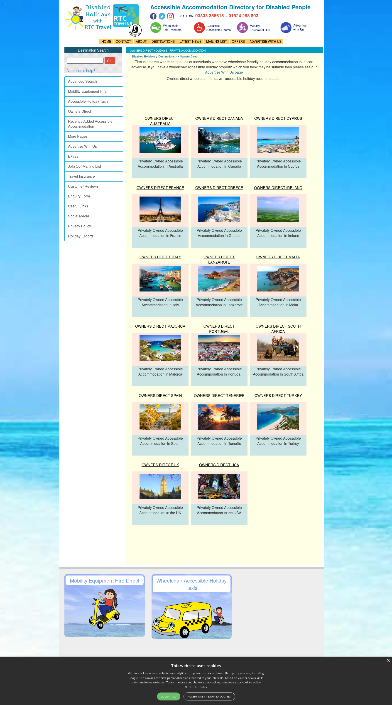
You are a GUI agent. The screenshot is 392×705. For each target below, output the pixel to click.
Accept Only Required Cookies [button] (209, 696)
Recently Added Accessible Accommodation (90, 124)
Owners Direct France (160, 187)
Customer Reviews (83, 186)
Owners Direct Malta (278, 256)
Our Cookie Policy (196, 687)
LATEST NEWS (190, 41)
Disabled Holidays (143, 56)
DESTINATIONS (163, 41)
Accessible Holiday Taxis (88, 101)
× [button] (388, 660)
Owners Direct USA (219, 464)
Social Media (78, 216)
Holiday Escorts (80, 236)
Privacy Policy (79, 226)
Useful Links (78, 206)
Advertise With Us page (224, 72)
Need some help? (81, 70)
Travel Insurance (81, 176)
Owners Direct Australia (160, 121)
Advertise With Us (82, 146)
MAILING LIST (216, 41)
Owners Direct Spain (160, 395)
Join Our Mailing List (84, 166)
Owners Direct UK (160, 464)
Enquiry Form (79, 196)
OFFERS (238, 41)
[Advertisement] (212, 95)
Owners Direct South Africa (278, 329)
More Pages (78, 136)
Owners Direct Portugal (219, 329)
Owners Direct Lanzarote (219, 259)
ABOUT (141, 41)
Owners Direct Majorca (160, 326)
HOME (106, 41)
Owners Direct (79, 111)
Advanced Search (82, 81)
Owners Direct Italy (160, 256)
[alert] (196, 681)
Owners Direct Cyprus (278, 118)
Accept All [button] (168, 696)
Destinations (166, 56)
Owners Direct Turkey (278, 395)
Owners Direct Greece (219, 187)
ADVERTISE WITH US (265, 41)
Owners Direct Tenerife (219, 395)
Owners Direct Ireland (278, 187)
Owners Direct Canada (219, 118)
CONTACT (123, 41)
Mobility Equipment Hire (87, 91)
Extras (73, 156)
